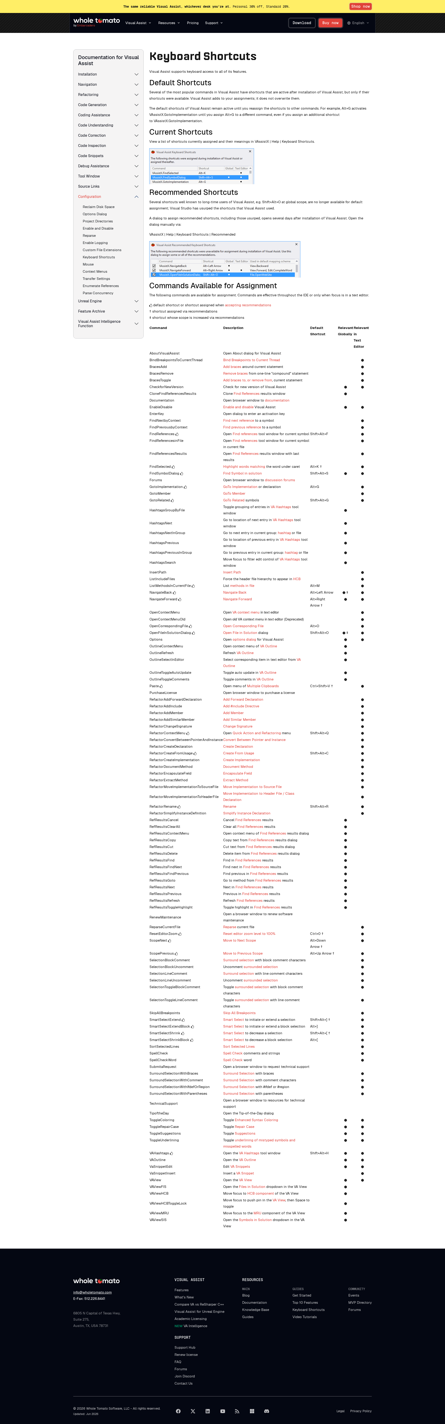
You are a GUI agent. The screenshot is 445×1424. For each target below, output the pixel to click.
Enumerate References (101, 286)
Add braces (232, 366)
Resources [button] (166, 23)
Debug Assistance (93, 166)
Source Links (88, 186)
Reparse (89, 235)
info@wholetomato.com (92, 1292)
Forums (354, 1309)
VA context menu (246, 612)
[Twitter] (193, 1411)
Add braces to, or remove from (247, 380)
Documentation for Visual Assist (108, 60)
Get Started (301, 1295)
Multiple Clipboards (263, 686)
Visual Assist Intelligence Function (99, 323)
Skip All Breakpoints (239, 1013)
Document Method (238, 766)
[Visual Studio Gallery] (252, 1411)
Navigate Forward (237, 599)
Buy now (330, 22)
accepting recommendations (248, 305)
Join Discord (185, 1376)
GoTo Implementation (240, 486)
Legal (341, 1411)
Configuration (89, 196)
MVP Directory (360, 1302)
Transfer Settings (96, 278)
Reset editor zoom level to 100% (249, 933)
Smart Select (233, 1019)
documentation (277, 400)
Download (302, 22)
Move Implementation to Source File (252, 787)
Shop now (360, 6)
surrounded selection (261, 967)
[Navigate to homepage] (96, 20)
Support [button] (211, 23)
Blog (246, 1295)
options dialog (244, 639)
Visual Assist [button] (135, 23)
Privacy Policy (361, 1411)
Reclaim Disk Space (98, 207)
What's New (184, 1297)
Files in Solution (252, 1186)
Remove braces (235, 373)
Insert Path (232, 572)
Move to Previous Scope (243, 953)
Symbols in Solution (255, 1220)
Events (353, 1295)
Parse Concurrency (98, 293)
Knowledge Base (255, 1309)
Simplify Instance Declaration (246, 813)
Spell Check (233, 1053)
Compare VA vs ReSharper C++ (199, 1304)
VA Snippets (240, 1166)
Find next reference (238, 420)
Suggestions (245, 1133)
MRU (257, 1213)
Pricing (193, 23)
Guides (248, 1317)
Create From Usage (238, 753)
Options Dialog (95, 214)
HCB (297, 579)
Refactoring (88, 94)
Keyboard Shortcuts (99, 257)
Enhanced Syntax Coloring (256, 1120)
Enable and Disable (98, 228)
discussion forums (280, 480)
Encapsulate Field (237, 773)
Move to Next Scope (239, 940)
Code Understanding (95, 125)
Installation (87, 74)
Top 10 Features (305, 1302)
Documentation (254, 1302)
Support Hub (185, 1347)
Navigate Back (235, 592)
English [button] (358, 23)
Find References (247, 393)
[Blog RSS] (237, 1411)
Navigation (87, 84)
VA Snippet (245, 1173)
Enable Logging (95, 242)
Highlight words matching (244, 466)
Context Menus (95, 271)
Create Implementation (241, 760)
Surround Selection (238, 1073)
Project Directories (98, 221)
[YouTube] (222, 1411)
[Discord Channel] (266, 1411)
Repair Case (244, 1126)
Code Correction (92, 135)
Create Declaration (238, 746)
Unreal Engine (90, 301)
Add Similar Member (239, 719)
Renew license (186, 1354)
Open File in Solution (240, 632)
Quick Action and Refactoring (257, 733)
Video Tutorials (304, 1317)
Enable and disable (238, 407)
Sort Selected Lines (239, 1046)
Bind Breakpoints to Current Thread (251, 360)
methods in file (242, 585)
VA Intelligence (191, 1326)
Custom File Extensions (102, 250)
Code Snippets (90, 155)
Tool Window (89, 176)
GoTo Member (234, 493)
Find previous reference (242, 427)
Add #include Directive (241, 706)
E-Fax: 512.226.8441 (89, 1298)
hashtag (284, 533)
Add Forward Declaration (243, 699)
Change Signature (237, 726)
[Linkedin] (207, 1411)
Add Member (233, 713)
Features (182, 1290)
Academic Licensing (191, 1318)
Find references (245, 434)
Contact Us (184, 1383)
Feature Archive (91, 311)
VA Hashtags (281, 507)
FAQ (178, 1362)
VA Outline (268, 646)
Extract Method (235, 780)
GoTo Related (234, 500)
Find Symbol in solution (242, 473)
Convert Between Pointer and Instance (254, 739)
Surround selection (238, 960)
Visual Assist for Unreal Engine (199, 1311)
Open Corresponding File (243, 626)
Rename (229, 806)
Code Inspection (92, 145)
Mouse (88, 264)
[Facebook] (178, 1411)
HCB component (260, 1193)
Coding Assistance (94, 115)
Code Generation (92, 104)
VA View (245, 1180)
